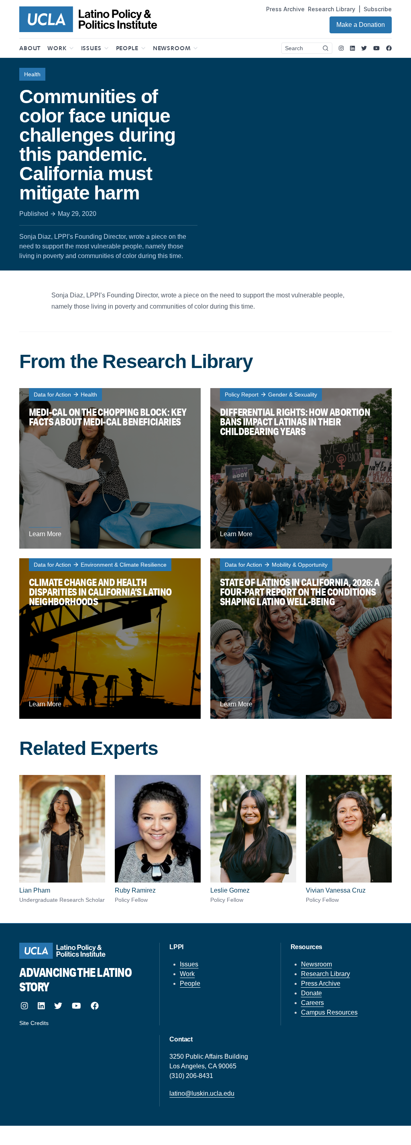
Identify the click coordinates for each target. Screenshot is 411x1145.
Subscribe (378, 9)
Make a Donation (360, 24)
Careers (312, 1002)
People (190, 983)
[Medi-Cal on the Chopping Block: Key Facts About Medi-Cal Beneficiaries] (110, 468)
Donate (311, 993)
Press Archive (285, 9)
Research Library (331, 9)
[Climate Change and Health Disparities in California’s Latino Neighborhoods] (110, 638)
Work (187, 973)
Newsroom (316, 964)
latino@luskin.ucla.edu (201, 1093)
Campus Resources (329, 1012)
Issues (189, 964)
